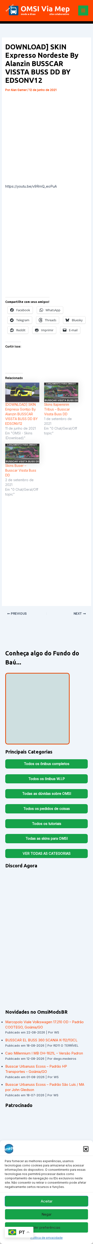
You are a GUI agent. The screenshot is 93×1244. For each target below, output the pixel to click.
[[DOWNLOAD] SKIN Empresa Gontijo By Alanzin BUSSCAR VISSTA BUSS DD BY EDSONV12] (22, 392)
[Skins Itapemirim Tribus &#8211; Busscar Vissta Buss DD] (61, 392)
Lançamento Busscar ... (32, 719)
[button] (85, 1148)
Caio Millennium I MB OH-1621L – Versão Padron (44, 1053)
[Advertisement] (46, 137)
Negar (46, 1214)
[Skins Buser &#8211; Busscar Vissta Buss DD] (22, 453)
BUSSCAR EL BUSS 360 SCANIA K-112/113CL (41, 1040)
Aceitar (46, 1201)
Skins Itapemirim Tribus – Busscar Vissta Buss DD (57, 409)
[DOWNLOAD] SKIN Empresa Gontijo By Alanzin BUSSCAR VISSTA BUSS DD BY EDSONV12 (21, 414)
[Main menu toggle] (83, 10)
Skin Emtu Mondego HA (40, 682)
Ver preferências (46, 1227)
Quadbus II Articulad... (43, 701)
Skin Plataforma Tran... (37, 732)
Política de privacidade (47, 1237)
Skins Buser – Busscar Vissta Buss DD (20, 470)
